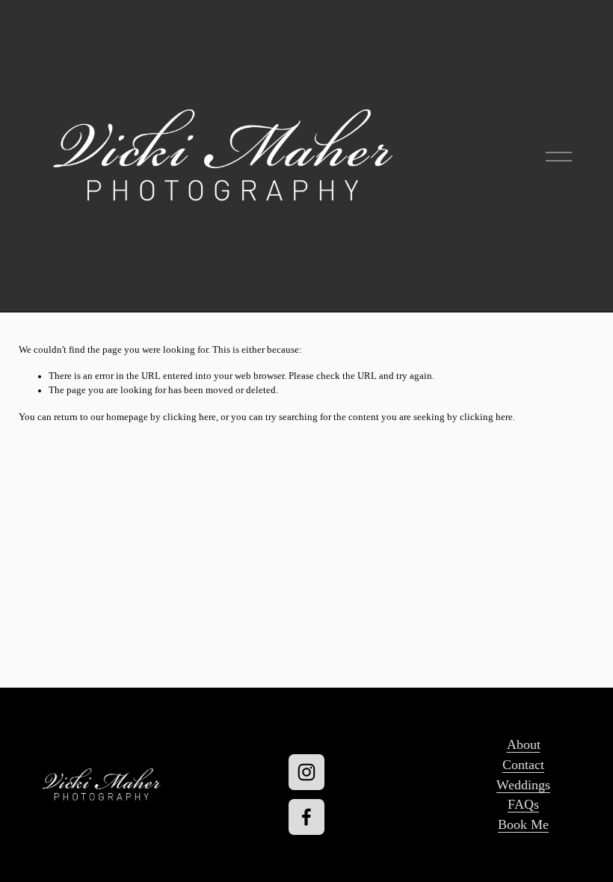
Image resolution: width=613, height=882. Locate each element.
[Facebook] (306, 817)
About (523, 744)
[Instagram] (306, 772)
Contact (523, 764)
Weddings (523, 784)
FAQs (523, 804)
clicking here (189, 417)
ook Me (528, 824)
